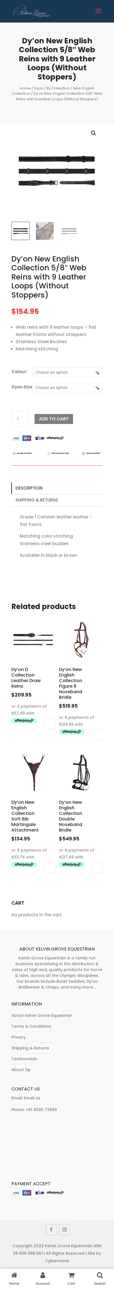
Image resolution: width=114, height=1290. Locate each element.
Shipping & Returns (36, 500)
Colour (19, 372)
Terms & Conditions (31, 1026)
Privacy (18, 1037)
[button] (94, 133)
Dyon (38, 88)
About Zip (21, 1069)
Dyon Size (22, 387)
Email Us (32, 1098)
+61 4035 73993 (41, 1109)
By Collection (58, 88)
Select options (49, 723)
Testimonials (24, 1059)
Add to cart (54, 419)
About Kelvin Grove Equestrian (41, 1015)
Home (25, 88)
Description (29, 488)
